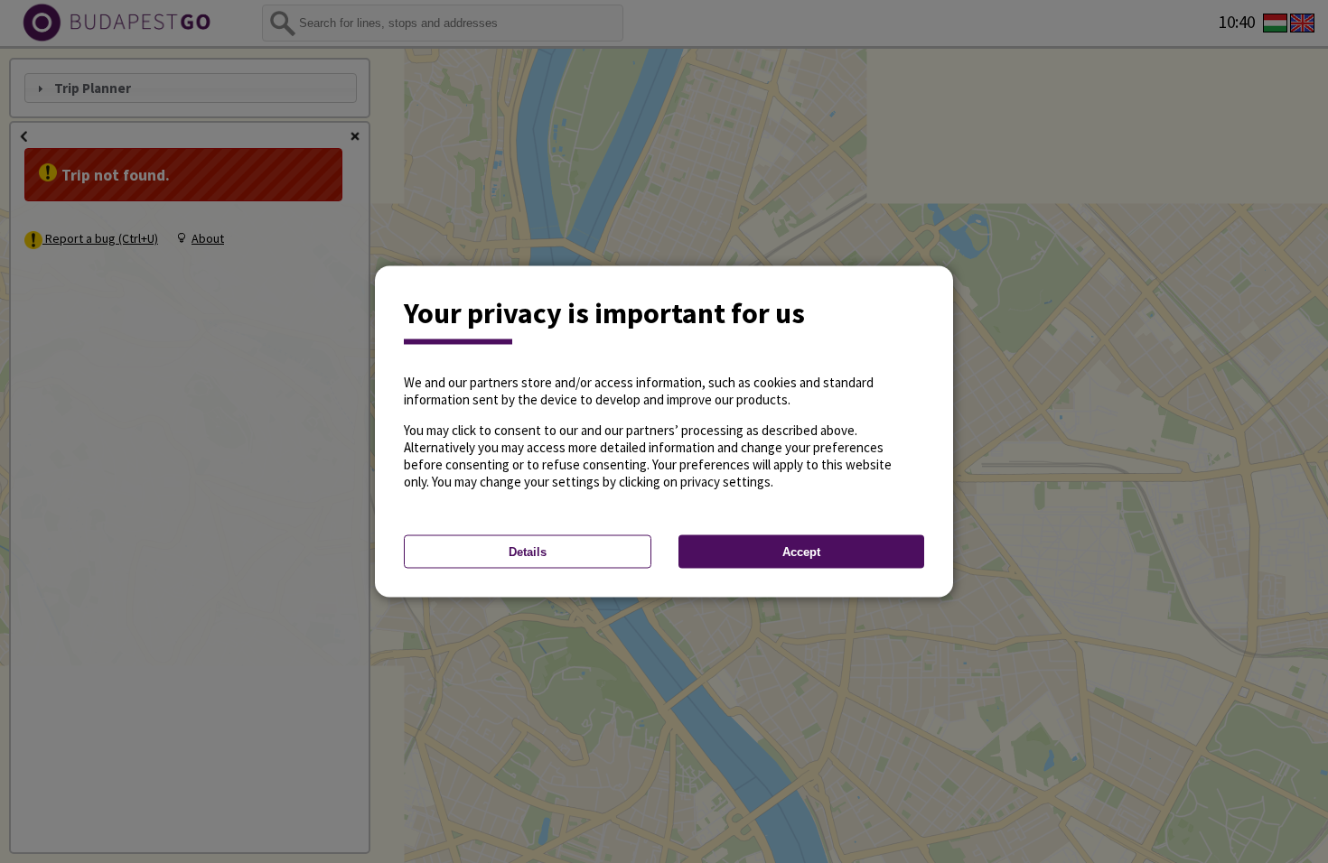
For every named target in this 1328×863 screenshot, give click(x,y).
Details (528, 552)
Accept (801, 552)
